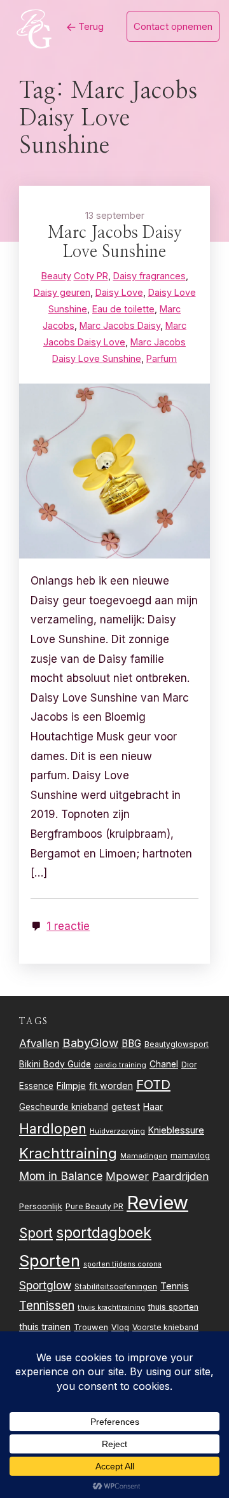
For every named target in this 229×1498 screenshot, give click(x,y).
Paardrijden (180, 1176)
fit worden (111, 1085)
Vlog (120, 1327)
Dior (189, 1064)
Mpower (127, 1176)
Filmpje (71, 1085)
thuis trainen (45, 1326)
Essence (36, 1086)
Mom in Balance (60, 1175)
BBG (131, 1043)
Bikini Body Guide (55, 1064)
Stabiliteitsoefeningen (115, 1286)
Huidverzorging (117, 1131)
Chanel (163, 1064)
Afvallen (39, 1043)
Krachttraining (68, 1153)
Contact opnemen (173, 26)
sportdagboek (103, 1233)
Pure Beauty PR (94, 1206)
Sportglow (45, 1285)
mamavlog (190, 1155)
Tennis (174, 1286)
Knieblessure (176, 1130)
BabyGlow (90, 1043)
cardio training (120, 1064)
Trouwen (91, 1327)
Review (157, 1202)
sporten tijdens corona (122, 1264)
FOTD (153, 1084)
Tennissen (46, 1305)
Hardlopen (53, 1128)
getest (125, 1106)
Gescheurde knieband (63, 1107)
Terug (90, 26)
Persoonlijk (40, 1206)
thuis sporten (173, 1307)
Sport (36, 1233)
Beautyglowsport (176, 1044)
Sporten (49, 1260)
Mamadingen (143, 1155)
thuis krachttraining (111, 1307)
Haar (153, 1107)
